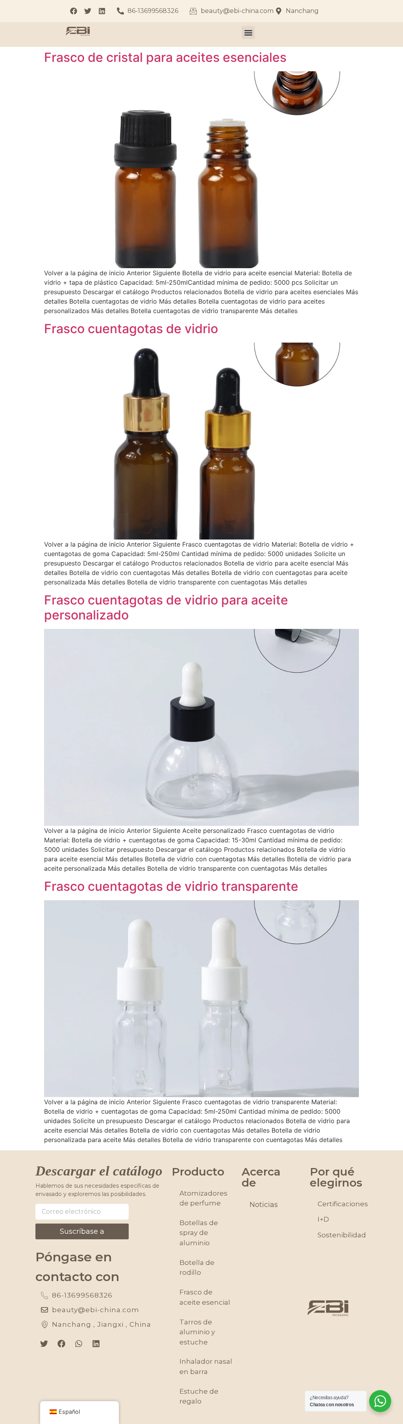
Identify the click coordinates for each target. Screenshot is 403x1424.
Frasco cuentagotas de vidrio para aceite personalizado (166, 607)
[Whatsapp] (78, 1343)
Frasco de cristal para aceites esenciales (165, 57)
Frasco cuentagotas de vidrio (131, 328)
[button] (248, 32)
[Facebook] (61, 1343)
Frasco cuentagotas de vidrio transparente (171, 886)
